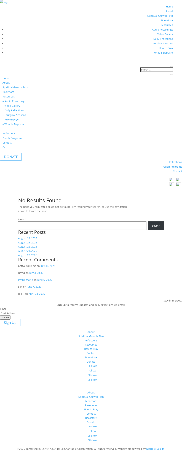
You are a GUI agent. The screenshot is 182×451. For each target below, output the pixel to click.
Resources (167, 25)
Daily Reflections (163, 38)
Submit (5, 317)
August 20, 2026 (27, 255)
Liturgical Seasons (162, 43)
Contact (7, 142)
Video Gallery (165, 34)
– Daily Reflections (13, 110)
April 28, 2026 (37, 293)
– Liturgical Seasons (14, 115)
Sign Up (10, 322)
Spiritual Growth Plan (91, 336)
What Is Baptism (163, 52)
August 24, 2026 (27, 238)
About (169, 11)
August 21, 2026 (27, 250)
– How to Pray (10, 119)
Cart (4, 147)
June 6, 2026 (44, 279)
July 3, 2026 (36, 273)
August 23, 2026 (27, 242)
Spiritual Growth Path (160, 15)
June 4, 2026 (34, 286)
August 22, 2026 (27, 246)
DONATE (11, 156)
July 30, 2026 (48, 266)
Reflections (8, 133)
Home (169, 6)
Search (22, 219)
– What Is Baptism (13, 124)
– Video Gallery (11, 105)
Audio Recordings (162, 29)
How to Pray (166, 48)
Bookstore (167, 20)
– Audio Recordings (13, 101)
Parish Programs (12, 138)
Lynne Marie (25, 279)
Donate (91, 361)
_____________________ (13, 129)
